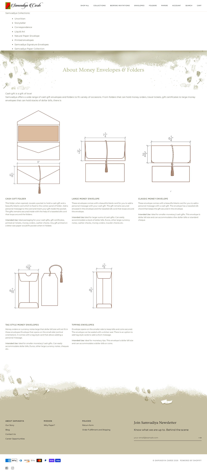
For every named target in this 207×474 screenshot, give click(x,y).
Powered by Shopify (191, 460)
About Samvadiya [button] (14, 421)
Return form (88, 425)
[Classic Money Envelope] (170, 150)
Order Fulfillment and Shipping (96, 430)
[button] (99, 5)
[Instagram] (12, 468)
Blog (7, 430)
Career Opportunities (15, 439)
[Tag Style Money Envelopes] (37, 276)
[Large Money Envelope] (103, 150)
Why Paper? (49, 425)
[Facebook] (6, 468)
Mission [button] (48, 421)
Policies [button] (86, 421)
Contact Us (10, 434)
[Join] (198, 437)
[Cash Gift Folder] (37, 150)
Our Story (9, 425)
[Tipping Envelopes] (103, 276)
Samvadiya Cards (164, 460)
